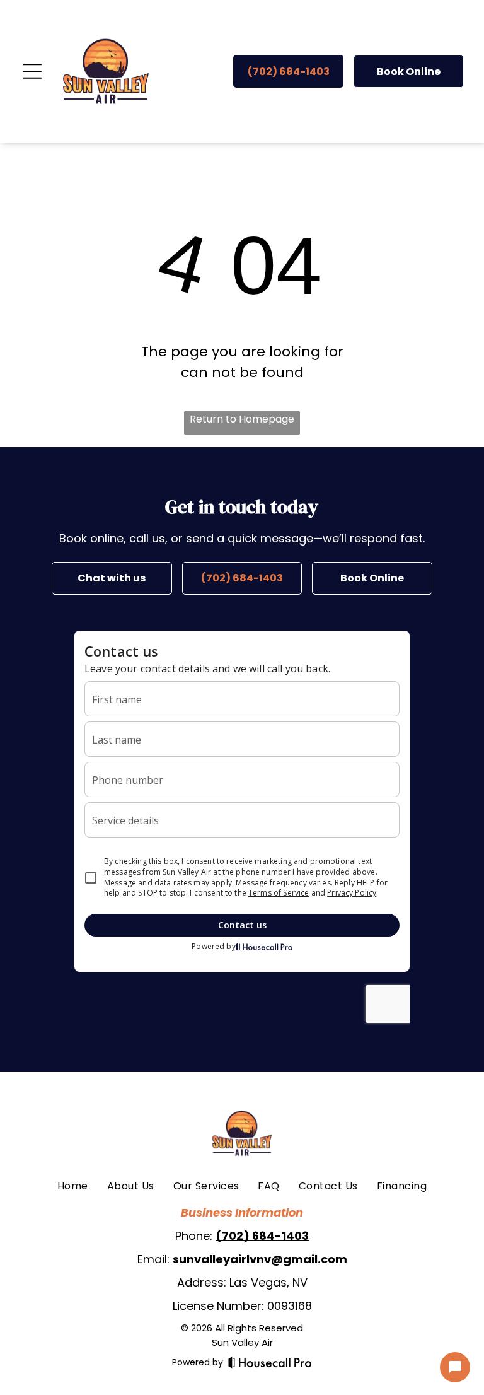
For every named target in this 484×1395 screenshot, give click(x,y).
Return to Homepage (242, 419)
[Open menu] (32, 71)
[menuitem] (73, 1186)
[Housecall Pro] (270, 1362)
